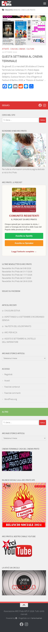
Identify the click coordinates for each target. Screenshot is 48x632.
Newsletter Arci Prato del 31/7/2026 (17, 271)
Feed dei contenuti (12, 387)
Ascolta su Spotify (24, 236)
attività (5, 49)
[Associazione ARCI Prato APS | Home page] (8, 3)
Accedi (7, 380)
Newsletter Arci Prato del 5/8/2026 (16, 268)
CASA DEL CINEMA (17, 49)
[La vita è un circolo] (24, 594)
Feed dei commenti (12, 393)
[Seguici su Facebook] (40, 105)
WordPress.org (10, 399)
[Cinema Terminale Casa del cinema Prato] (17, 470)
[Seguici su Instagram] (44, 105)
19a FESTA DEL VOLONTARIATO (17, 326)
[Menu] (44, 3)
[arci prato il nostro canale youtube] (17, 558)
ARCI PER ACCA (10, 332)
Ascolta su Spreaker (24, 243)
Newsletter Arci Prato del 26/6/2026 (17, 281)
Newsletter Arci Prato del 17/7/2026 (17, 275)
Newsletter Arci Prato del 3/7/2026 (16, 278)
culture (30, 49)
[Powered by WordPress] (16, 618)
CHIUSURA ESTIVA (12, 310)
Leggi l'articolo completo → (24, 251)
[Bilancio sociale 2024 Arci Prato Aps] (24, 526)
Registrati (8, 374)
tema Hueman (36, 618)
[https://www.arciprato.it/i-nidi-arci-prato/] (24, 166)
